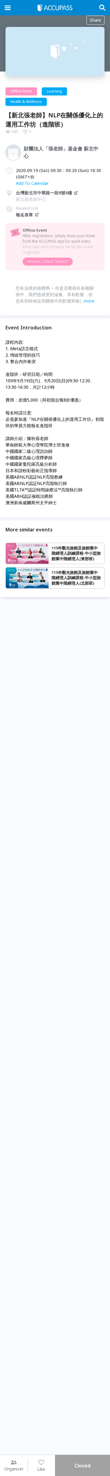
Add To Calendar (32, 183)
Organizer (14, 1469)
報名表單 (24, 215)
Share (95, 20)
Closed (82, 1465)
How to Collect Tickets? (48, 261)
